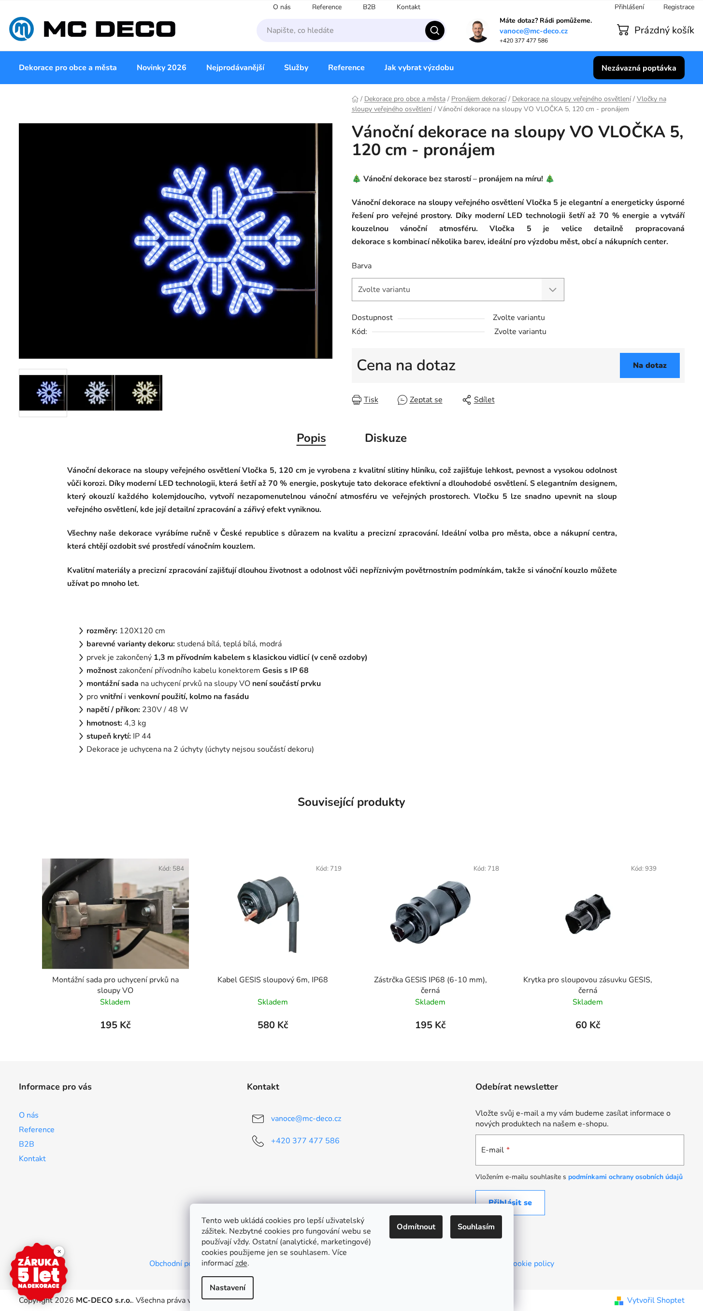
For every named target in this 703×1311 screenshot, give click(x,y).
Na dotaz (650, 365)
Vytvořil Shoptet (656, 1300)
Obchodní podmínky (183, 1263)
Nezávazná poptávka (639, 68)
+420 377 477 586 (305, 1141)
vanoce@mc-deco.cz (534, 31)
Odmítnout (416, 1227)
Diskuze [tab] (386, 438)
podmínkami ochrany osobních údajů (625, 1176)
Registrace (678, 7)
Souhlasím (476, 1227)
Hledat (435, 30)
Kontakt (408, 7)
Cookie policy (531, 1263)
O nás (282, 7)
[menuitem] (68, 67)
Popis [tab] (311, 438)
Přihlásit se (510, 1202)
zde (241, 1263)
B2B (369, 7)
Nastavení (227, 1287)
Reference (327, 7)
